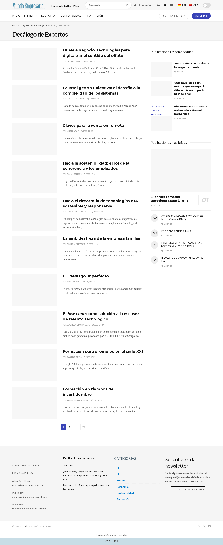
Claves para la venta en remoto (93, 125)
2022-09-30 (94, 282)
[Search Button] (128, 5)
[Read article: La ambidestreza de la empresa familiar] (34, 252)
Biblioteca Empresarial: (190, 110)
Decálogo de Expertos (59, 25)
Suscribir (201, 15)
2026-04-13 (181, 98)
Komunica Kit (26, 526)
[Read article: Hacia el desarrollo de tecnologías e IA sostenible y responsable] (34, 214)
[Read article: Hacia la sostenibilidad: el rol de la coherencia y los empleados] (34, 177)
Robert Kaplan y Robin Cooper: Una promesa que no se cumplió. (182, 244)
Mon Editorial (26, 473)
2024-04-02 (181, 71)
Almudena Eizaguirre (78, 400)
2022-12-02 (90, 174)
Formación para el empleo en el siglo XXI (103, 351)
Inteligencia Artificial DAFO (176, 231)
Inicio (16, 15)
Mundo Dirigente (39, 25)
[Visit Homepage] (28, 5)
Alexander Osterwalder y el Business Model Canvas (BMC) (182, 217)
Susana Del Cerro (76, 99)
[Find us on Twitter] (164, 5)
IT (118, 467)
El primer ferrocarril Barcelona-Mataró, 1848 (170, 199)
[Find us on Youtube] (171, 5)
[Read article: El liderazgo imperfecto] (34, 290)
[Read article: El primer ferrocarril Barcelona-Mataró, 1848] (181, 170)
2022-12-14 (94, 99)
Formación (95, 15)
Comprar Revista (174, 15)
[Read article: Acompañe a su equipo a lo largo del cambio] (161, 69)
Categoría (24, 25)
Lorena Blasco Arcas (78, 212)
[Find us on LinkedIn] (158, 5)
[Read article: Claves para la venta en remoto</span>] (34, 139)
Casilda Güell (74, 357)
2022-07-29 (99, 325)
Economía (48, 15)
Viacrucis (68, 465)
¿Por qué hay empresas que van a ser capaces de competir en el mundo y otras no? (85, 475)
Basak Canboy (74, 174)
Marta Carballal (76, 282)
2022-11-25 (98, 212)
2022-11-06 (93, 244)
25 (83, 427)
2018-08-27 (181, 118)
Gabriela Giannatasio (78, 325)
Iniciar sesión (144, 5)
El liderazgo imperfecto (86, 276)
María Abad (73, 131)
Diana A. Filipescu (76, 244)
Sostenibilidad (71, 15)
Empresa (30, 15)
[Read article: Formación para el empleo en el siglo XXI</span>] (34, 365)
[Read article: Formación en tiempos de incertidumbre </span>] (34, 403)
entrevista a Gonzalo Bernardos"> (157, 110)
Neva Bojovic (74, 61)
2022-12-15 (90, 61)
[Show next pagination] (91, 427)
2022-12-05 (88, 131)
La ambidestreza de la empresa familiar (102, 238)
